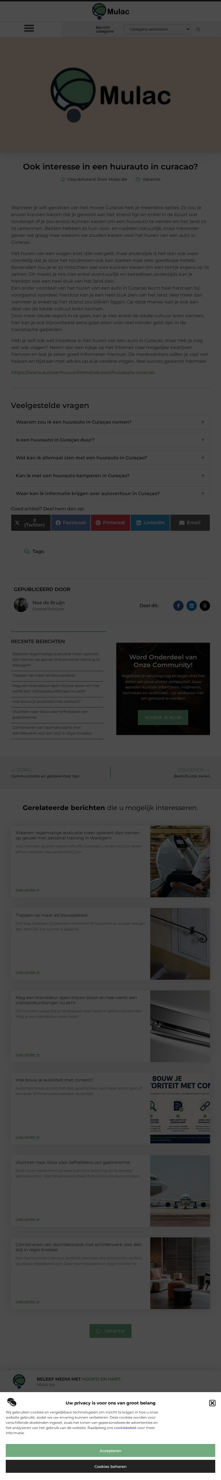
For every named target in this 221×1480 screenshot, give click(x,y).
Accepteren (110, 1450)
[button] (212, 1403)
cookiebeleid (125, 1428)
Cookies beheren (110, 1466)
